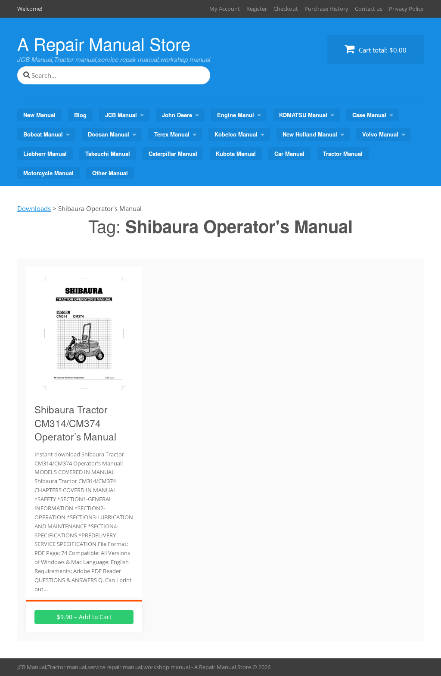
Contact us (368, 8)
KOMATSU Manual (303, 115)
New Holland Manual (310, 134)
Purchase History (326, 8)
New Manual (39, 115)
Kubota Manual (236, 153)
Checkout (285, 8)
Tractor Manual (343, 153)
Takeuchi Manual (107, 153)
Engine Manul (235, 115)
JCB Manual (121, 115)
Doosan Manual (108, 134)
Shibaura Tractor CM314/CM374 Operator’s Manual (75, 422)
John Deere (177, 115)
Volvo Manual (380, 134)
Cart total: (382, 50)
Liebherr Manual (45, 153)
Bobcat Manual (43, 134)
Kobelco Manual (236, 134)
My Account (224, 8)
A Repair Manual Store (103, 43)
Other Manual (110, 173)
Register (256, 8)
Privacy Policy (406, 8)
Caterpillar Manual (173, 153)
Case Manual (369, 115)
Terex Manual (171, 134)
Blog (80, 115)
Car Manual (289, 153)
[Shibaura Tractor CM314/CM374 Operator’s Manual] (84, 391)
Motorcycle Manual (48, 173)
